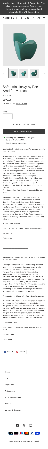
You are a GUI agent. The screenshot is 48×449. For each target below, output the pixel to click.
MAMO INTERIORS (20, 441)
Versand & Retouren (13, 410)
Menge (5, 112)
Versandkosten (21, 103)
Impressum (9, 385)
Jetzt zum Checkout (24, 131)
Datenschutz (10, 391)
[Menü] (43, 18)
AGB (6, 378)
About (7, 372)
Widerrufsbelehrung (13, 397)
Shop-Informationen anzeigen (16, 143)
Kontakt (8, 404)
